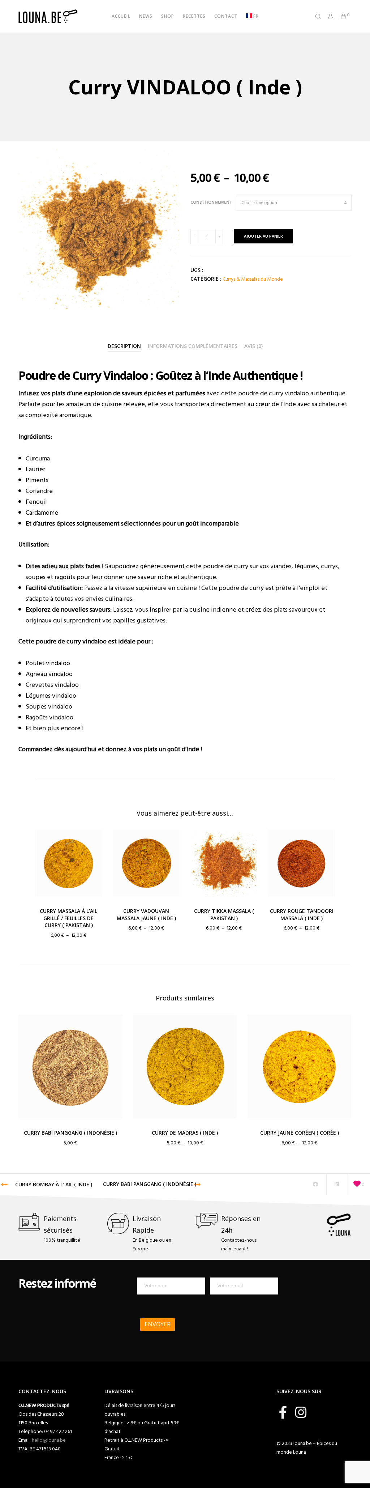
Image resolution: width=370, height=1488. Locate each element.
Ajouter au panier (263, 236)
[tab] (124, 346)
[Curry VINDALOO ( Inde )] (315, 1184)
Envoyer (158, 1324)
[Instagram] (300, 1411)
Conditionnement (211, 202)
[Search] (315, 16)
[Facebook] (282, 1411)
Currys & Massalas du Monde (253, 279)
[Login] (328, 16)
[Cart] (340, 16)
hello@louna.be (49, 1440)
